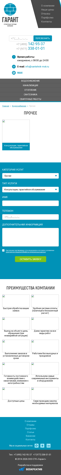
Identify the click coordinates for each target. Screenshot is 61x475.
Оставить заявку (30, 259)
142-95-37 (30, 44)
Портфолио (30, 428)
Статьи (30, 432)
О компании (30, 421)
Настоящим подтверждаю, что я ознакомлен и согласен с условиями (30, 250)
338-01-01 (30, 48)
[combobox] (30, 176)
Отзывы (30, 425)
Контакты (30, 439)
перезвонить (43, 38)
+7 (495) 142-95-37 (23, 454)
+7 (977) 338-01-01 (42, 454)
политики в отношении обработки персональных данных (26, 252)
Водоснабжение (19, 106)
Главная (5, 106)
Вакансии (30, 436)
